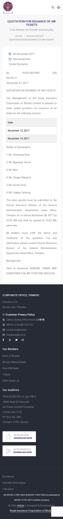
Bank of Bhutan (11, 355)
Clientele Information (14, 482)
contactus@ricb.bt (16, 329)
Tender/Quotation (18, 64)
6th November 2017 (24, 54)
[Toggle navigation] (58, 7)
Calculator (8, 489)
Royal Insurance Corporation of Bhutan (31, 510)
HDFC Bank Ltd (11, 380)
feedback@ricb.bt (16, 334)
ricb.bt (20, 505)
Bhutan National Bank (14, 362)
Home (18, 36)
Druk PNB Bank (11, 368)
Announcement (34, 36)
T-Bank (6, 374)
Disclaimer (8, 476)
